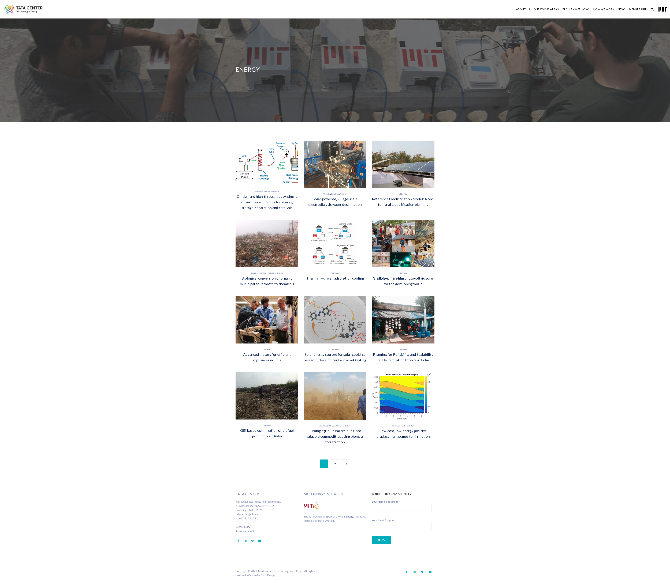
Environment (271, 191)
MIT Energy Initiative (324, 494)
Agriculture (326, 425)
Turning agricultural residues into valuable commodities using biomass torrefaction (335, 436)
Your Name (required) (385, 501)
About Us (523, 9)
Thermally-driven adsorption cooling (335, 278)
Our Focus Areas (546, 9)
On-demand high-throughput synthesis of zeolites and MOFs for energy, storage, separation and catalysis (267, 202)
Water (343, 194)
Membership (638, 9)
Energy (259, 191)
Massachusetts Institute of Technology (258, 501)
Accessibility (243, 526)
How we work (603, 9)
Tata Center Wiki (245, 531)
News (622, 9)
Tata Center (247, 494)
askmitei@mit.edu (325, 520)
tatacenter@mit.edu (247, 514)
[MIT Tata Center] (23, 9)
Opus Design (268, 575)
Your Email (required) (384, 520)
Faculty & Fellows (576, 9)
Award (326, 194)
